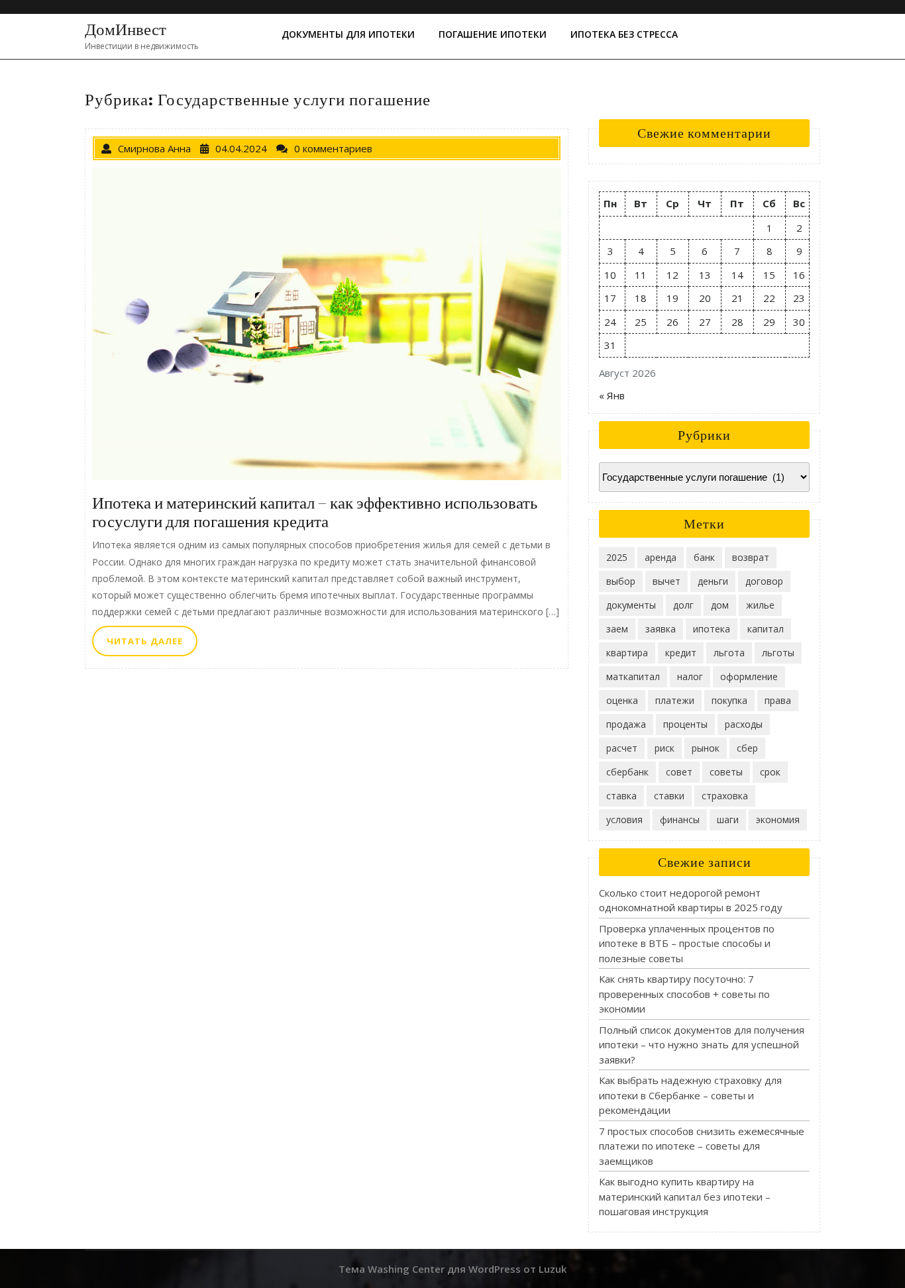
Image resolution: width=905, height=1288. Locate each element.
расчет (621, 748)
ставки (669, 795)
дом (720, 605)
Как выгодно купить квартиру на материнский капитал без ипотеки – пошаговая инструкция (685, 1196)
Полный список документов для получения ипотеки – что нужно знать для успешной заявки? (701, 1044)
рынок (705, 748)
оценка (622, 700)
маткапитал (633, 676)
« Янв (612, 395)
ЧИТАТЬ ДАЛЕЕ (152, 644)
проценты (685, 724)
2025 (616, 557)
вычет (666, 581)
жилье (760, 605)
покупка (729, 700)
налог (690, 676)
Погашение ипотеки (493, 34)
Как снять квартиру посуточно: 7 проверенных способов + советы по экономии (684, 993)
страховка (725, 795)
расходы (744, 724)
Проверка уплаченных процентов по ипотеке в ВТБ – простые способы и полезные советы (686, 943)
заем (617, 628)
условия (624, 819)
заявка (660, 628)
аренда (660, 557)
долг (683, 605)
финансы (680, 819)
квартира (627, 652)
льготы (778, 652)
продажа (626, 724)
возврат (750, 557)
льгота (729, 652)
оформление (749, 676)
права (778, 700)
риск (664, 748)
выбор (620, 581)
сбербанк (627, 772)
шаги (728, 819)
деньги (713, 581)
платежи (674, 700)
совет (679, 772)
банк (704, 557)
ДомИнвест (125, 29)
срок (770, 772)
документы (631, 605)
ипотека (711, 628)
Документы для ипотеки (348, 34)
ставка (621, 795)
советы (726, 772)
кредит (680, 652)
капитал (765, 628)
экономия (778, 819)
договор (764, 581)
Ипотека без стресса (624, 34)
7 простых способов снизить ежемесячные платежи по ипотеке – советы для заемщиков (701, 1145)
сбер (747, 748)
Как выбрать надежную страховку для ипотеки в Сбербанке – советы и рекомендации (690, 1094)
